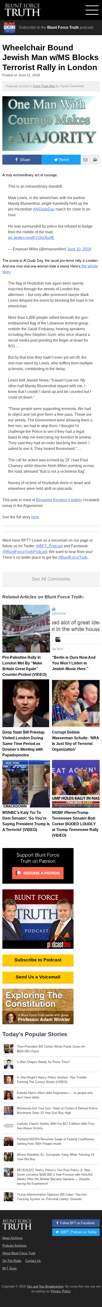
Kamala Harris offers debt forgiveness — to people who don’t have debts (55, 1095)
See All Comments (51, 579)
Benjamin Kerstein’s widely (59, 500)
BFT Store (9, 1268)
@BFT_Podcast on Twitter (78, 1232)
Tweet (64, 160)
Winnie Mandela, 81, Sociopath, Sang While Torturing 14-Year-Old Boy (56, 1157)
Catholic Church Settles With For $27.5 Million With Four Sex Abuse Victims (55, 1126)
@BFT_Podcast (49, 546)
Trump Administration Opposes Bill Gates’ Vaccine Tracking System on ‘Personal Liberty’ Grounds (51, 1197)
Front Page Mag (44, 86)
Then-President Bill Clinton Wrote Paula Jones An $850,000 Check (51, 1049)
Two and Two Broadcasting (45, 1286)
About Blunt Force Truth (18, 1253)
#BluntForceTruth (73, 557)
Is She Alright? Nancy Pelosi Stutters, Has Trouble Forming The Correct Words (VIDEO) (52, 1080)
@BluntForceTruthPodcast (24, 552)
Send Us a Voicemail (38, 976)
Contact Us (33, 1261)
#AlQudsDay (44, 209)
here (35, 517)
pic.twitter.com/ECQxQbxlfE (31, 238)
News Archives (12, 1238)
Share (24, 160)
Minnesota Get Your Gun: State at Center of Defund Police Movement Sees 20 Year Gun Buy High (57, 1111)
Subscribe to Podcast (37, 959)
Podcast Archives (14, 1245)
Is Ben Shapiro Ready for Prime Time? (43, 1062)
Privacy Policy (61, 1291)
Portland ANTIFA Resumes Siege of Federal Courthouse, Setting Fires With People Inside (56, 1141)
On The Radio (11, 1261)
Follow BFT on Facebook (77, 1223)
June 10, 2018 (79, 249)
